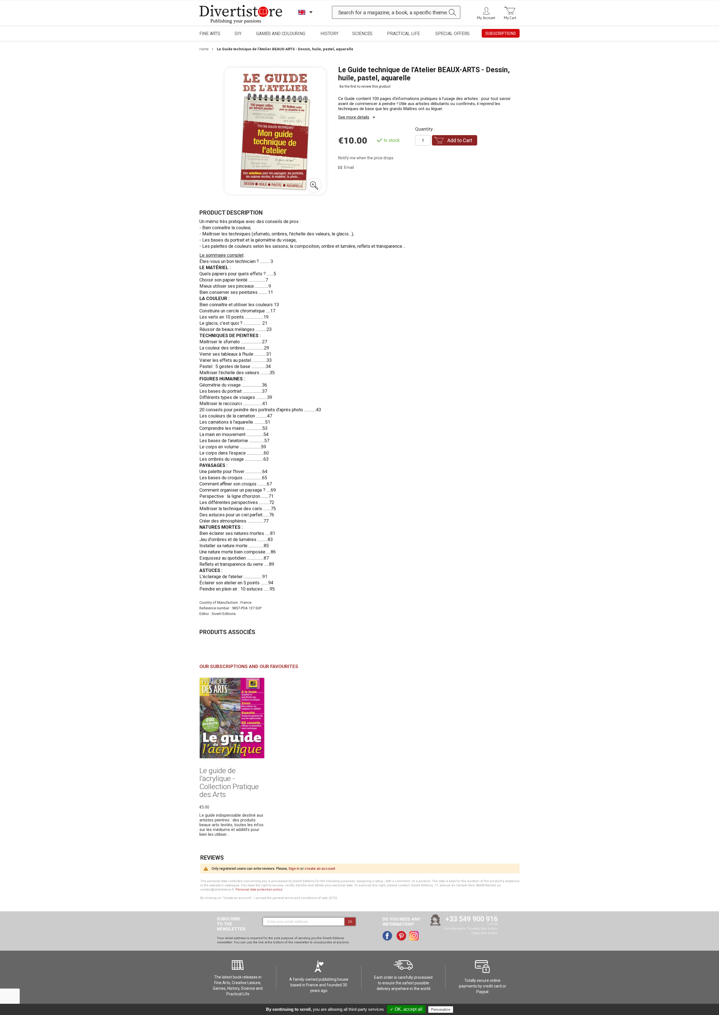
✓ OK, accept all (406, 1009)
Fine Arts (209, 33)
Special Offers (452, 33)
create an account (319, 868)
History (329, 33)
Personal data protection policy (259, 889)
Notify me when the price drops (365, 158)
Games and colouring (280, 33)
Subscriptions (500, 33)
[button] (314, 185)
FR (302, 19)
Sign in (293, 868)
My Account (486, 17)
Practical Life (403, 33)
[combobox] (396, 12)
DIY (238, 33)
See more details (353, 117)
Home (203, 49)
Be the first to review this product (365, 86)
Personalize (440, 1009)
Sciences (362, 33)
